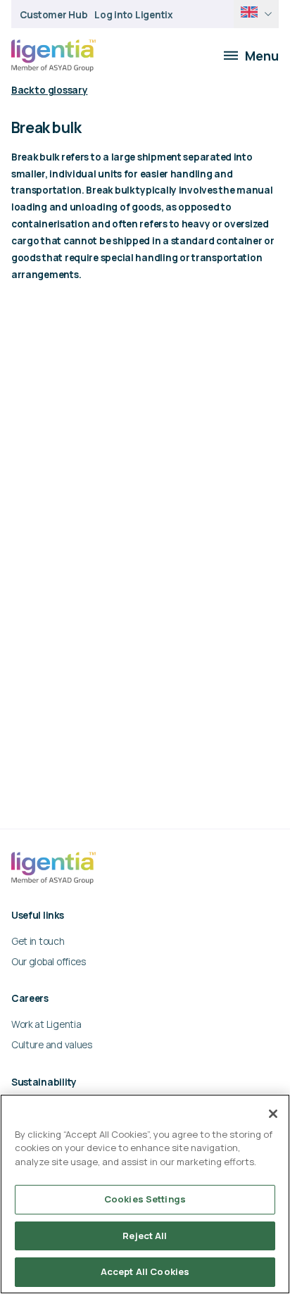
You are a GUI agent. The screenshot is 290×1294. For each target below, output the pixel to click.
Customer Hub (54, 14)
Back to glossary (49, 89)
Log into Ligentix (133, 14)
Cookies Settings (145, 1199)
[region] (145, 1194)
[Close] (273, 1113)
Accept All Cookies (145, 1271)
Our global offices (48, 961)
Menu (262, 55)
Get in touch (38, 941)
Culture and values (51, 1044)
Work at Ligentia (46, 1024)
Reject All (144, 1235)
